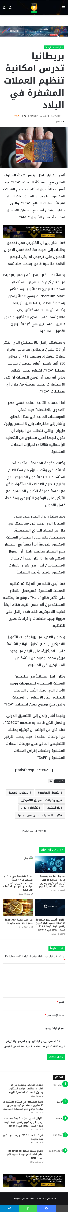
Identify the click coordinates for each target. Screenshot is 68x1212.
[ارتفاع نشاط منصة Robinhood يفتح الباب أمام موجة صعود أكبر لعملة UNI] (55, 1155)
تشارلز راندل (29, 807)
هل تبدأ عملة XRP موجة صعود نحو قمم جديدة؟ (19, 921)
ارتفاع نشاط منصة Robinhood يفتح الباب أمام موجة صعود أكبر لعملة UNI (25, 1155)
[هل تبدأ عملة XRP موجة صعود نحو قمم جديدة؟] (18, 907)
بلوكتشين (53, 807)
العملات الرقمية (18, 792)
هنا (51, 781)
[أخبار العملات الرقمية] (34, 7)
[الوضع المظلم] (10, 9)
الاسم (61, 1002)
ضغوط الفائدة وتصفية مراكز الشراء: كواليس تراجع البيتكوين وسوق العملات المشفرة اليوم (52, 881)
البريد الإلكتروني (55, 1015)
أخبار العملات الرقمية (54, 47)
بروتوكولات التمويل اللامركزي (40, 800)
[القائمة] (63, 9)
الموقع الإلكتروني (55, 1028)
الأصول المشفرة (49, 792)
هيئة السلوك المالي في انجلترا (39, 815)
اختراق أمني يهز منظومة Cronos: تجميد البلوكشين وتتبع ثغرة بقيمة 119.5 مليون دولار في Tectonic (50, 924)
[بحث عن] (4, 9)
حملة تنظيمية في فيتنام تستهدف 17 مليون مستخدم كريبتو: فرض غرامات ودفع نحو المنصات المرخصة (18, 883)
